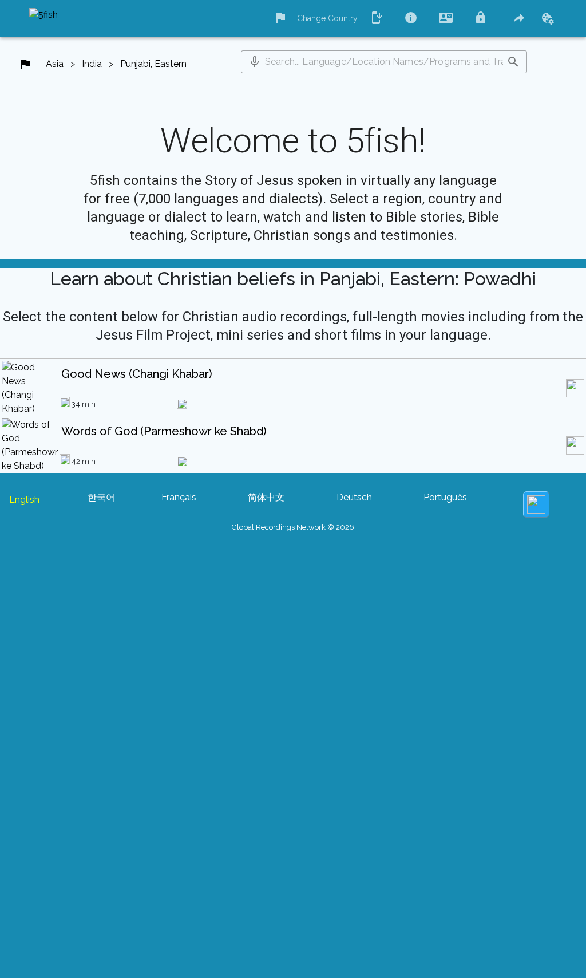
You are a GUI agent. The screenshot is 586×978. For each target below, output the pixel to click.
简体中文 (266, 497)
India (92, 63)
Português (445, 497)
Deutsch (354, 497)
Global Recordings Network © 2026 (293, 527)
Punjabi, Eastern (153, 63)
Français (178, 497)
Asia (55, 63)
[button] (255, 62)
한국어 (101, 497)
